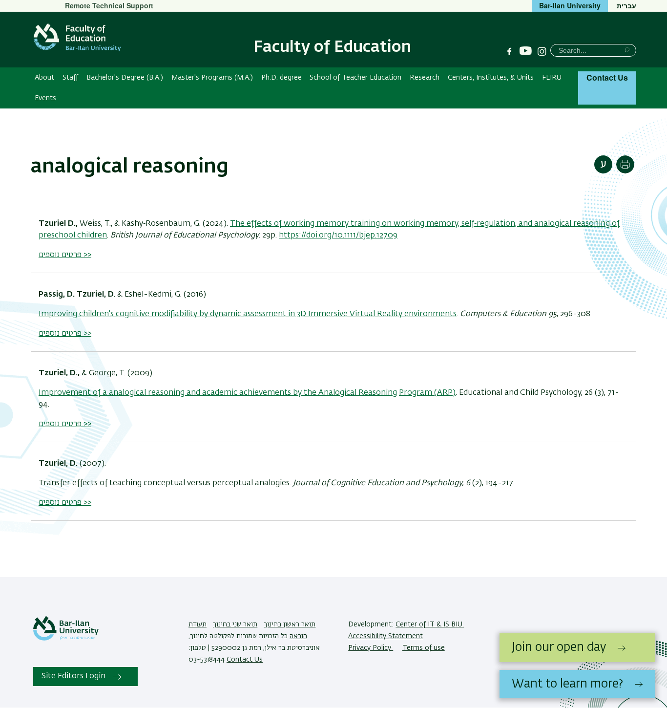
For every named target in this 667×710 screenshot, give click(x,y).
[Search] (627, 49)
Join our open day (559, 647)
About (44, 77)
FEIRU (552, 77)
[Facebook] (509, 51)
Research (424, 77)
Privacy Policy (370, 648)
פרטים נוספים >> (65, 255)
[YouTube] (526, 51)
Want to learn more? (567, 684)
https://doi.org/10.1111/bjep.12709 (338, 235)
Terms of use (423, 648)
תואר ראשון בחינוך (289, 624)
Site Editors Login (73, 676)
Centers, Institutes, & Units (491, 77)
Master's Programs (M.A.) (212, 77)
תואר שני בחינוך (235, 624)
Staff (70, 77)
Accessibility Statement (385, 636)
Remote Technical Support (109, 5)
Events (45, 98)
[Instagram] (542, 51)
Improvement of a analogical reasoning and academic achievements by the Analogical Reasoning (218, 393)
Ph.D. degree (281, 77)
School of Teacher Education (355, 77)
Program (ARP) (427, 393)
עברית (626, 5)
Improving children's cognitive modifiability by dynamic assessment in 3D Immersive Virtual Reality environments (248, 314)
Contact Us (607, 77)
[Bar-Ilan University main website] (66, 638)
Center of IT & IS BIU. (430, 624)
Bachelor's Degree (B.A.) (124, 77)
